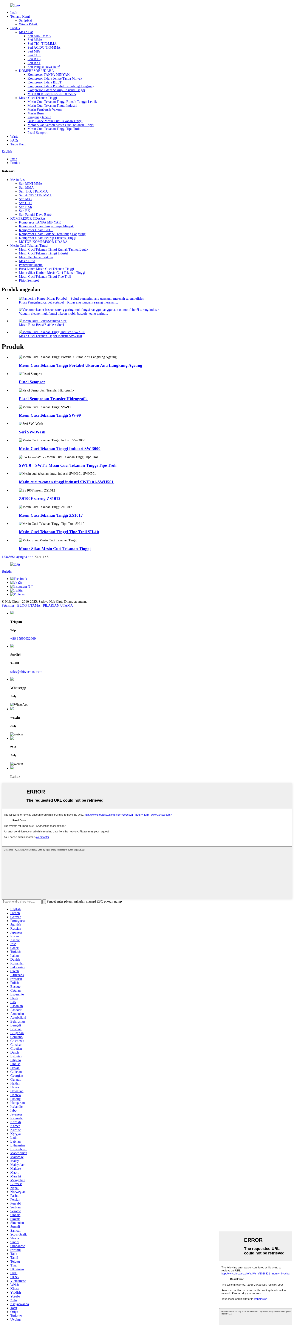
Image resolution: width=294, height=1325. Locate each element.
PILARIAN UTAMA (58, 605)
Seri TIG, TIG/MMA (42, 43)
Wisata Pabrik (28, 24)
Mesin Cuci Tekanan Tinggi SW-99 (50, 415)
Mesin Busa (36, 113)
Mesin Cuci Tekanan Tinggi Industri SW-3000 (60, 448)
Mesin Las (26, 32)
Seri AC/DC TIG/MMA (44, 47)
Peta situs (8, 605)
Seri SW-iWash (32, 432)
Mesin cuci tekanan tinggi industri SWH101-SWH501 (66, 482)
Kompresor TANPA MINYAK (49, 74)
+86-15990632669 (23, 638)
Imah (13, 12)
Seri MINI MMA (39, 36)
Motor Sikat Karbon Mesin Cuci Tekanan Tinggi (61, 125)
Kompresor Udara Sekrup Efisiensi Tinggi (56, 90)
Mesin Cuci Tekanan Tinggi (38, 98)
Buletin (7, 571)
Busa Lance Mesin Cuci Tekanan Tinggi (55, 121)
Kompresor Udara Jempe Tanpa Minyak (55, 78)
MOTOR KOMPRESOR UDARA (52, 94)
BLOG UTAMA (28, 605)
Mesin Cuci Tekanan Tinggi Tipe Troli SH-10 (59, 532)
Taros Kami (18, 144)
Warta (14, 136)
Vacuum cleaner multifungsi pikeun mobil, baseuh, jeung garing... (63, 313)
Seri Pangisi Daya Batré (44, 67)
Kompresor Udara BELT (45, 82)
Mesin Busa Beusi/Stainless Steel (41, 325)
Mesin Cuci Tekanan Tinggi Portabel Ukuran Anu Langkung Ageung (80, 365)
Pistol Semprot (37, 132)
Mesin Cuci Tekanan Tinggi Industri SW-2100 (50, 336)
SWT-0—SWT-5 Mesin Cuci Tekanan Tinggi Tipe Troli (67, 465)
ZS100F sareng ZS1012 (39, 498)
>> (32, 557)
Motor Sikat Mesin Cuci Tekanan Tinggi (55, 548)
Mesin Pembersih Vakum (45, 109)
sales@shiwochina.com (26, 671)
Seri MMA (35, 40)
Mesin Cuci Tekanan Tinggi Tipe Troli (54, 129)
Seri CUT (34, 55)
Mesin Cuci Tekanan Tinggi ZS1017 (51, 515)
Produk (15, 28)
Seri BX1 (34, 63)
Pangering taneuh (39, 117)
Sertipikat (25, 20)
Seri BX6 (34, 59)
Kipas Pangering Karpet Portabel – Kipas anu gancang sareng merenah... (68, 302)
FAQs (14, 140)
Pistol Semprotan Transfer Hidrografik (53, 398)
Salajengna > (21, 557)
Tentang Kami (20, 16)
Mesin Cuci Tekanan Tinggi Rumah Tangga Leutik (62, 101)
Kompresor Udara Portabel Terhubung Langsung (61, 86)
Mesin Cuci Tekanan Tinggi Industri (52, 105)
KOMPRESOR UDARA (36, 70)
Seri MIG (34, 51)
